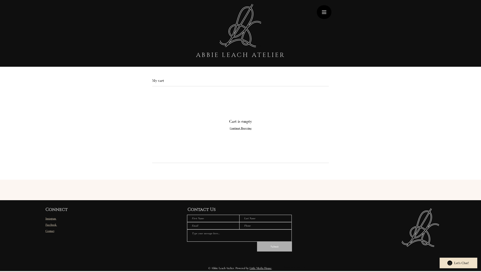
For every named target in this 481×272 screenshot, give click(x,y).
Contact (49, 231)
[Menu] (324, 12)
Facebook (51, 225)
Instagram (51, 218)
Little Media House (261, 268)
